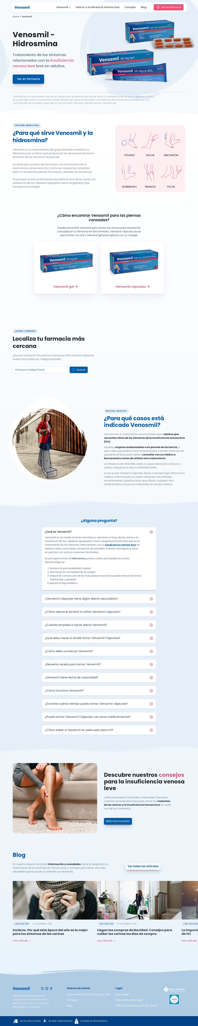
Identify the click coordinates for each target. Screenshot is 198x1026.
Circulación (22, 924)
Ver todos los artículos (143, 866)
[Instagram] (47, 988)
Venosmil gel (63, 286)
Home (16, 17)
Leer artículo (20, 940)
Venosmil (62, 7)
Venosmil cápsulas (131, 286)
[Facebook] (51, 988)
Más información (118, 821)
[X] (43, 988)
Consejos (130, 7)
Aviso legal (122, 994)
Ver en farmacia (171, 7)
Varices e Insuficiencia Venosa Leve (97, 7)
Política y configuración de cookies (136, 1005)
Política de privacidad (128, 1000)
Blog (143, 7)
